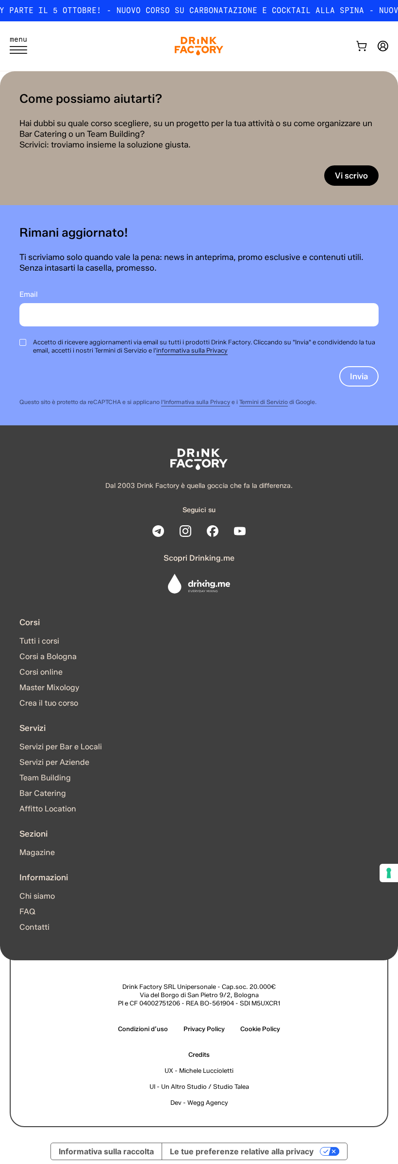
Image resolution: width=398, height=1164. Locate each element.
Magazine (37, 852)
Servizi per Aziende (54, 762)
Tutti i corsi (39, 641)
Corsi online (41, 672)
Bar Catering (42, 793)
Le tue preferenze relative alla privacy (242, 1151)
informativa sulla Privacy (192, 350)
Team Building (45, 777)
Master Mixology (49, 687)
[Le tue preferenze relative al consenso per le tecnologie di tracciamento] (389, 873)
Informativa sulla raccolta (106, 1151)
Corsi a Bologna (48, 656)
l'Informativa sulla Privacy (195, 401)
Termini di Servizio (263, 401)
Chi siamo (37, 896)
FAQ (27, 911)
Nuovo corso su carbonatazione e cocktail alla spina (240, 10)
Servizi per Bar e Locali (60, 746)
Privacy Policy (204, 1029)
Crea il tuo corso (48, 703)
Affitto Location (47, 808)
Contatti (34, 927)
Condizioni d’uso (143, 1029)
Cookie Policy (260, 1029)
